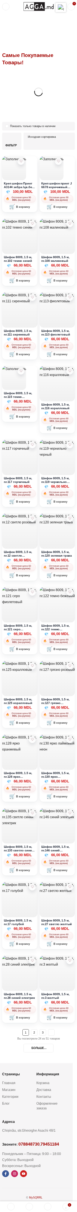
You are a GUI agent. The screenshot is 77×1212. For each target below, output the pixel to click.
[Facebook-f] (5, 1173)
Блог (6, 1103)
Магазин (8, 1090)
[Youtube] (23, 1173)
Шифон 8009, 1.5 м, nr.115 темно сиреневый (18, 395)
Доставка (43, 1090)
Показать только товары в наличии (32, 126)
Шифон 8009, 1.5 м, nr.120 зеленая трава (56, 553)
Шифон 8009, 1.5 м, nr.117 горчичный (18, 480)
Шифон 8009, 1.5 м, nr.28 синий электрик (19, 995)
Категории (10, 1096)
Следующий (51, 1032)
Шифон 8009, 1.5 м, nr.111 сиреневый (18, 332)
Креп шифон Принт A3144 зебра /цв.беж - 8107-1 (19, 185)
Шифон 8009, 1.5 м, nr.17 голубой (18, 922)
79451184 (49, 1144)
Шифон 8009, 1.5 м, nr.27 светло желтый (56, 922)
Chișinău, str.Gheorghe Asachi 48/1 (29, 1130)
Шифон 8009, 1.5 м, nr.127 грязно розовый (55, 701)
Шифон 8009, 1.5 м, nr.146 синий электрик (55, 848)
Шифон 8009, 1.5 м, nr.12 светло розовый (18, 553)
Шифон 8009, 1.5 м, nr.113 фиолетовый (55, 332)
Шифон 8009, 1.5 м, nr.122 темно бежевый (55, 627)
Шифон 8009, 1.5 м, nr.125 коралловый (18, 701)
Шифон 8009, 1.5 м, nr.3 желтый (55, 995)
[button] (20, 207)
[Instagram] (14, 1173)
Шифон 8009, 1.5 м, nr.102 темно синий (18, 258)
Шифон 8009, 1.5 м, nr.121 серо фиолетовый (18, 627)
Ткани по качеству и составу (34, 24)
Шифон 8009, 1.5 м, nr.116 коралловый (55, 406)
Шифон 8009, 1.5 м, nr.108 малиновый (55, 258)
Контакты (43, 1096)
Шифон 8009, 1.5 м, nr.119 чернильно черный (55, 480)
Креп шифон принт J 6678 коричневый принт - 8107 (56, 185)
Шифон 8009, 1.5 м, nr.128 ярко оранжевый (18, 774)
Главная (7, 24)
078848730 (29, 1144)
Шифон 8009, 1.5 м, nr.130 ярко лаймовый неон (55, 774)
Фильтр (11, 145)
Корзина (42, 1083)
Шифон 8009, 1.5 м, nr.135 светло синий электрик (19, 848)
